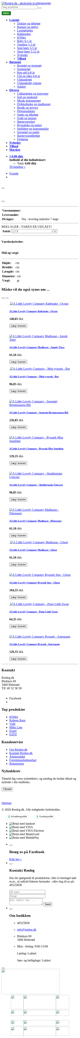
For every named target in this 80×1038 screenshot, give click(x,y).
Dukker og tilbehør (28, 23)
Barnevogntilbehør (28, 135)
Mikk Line (15, 727)
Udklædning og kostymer (32, 93)
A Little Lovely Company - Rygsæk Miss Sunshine (36, 448)
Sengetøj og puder (28, 132)
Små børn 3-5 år (27, 48)
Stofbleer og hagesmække (33, 128)
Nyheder (22, 55)
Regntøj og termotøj (29, 65)
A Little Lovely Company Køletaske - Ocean (33, 311)
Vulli (12, 724)
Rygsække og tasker (29, 125)
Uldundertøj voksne (29, 83)
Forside (13, 173)
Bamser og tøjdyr (27, 27)
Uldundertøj (24, 79)
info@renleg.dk (11, 691)
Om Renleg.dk (18, 749)
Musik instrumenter (29, 100)
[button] (16, 156)
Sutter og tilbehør (27, 114)
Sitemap (6, 803)
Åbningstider (17, 756)
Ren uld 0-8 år (26, 72)
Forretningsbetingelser (23, 760)
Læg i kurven (18, 325)
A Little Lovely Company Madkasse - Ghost (33, 549)
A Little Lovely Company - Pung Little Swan (33, 611)
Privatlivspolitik (19, 816)
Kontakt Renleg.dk (21, 753)
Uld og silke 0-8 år (28, 76)
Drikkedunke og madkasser (34, 104)
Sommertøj (23, 69)
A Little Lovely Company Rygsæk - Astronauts (34, 644)
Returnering (16, 763)
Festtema (22, 139)
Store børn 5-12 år (28, 51)
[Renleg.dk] (26, 3)
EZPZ (13, 734)
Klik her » (15, 859)
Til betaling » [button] (17, 167)
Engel (13, 731)
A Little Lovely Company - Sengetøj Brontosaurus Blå (38, 412)
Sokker (21, 86)
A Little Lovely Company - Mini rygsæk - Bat (34, 376)
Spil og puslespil (27, 97)
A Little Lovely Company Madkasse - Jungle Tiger (37, 347)
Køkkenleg (24, 34)
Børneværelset (26, 121)
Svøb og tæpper (27, 118)
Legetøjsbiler (25, 30)
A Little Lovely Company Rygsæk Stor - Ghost (34, 582)
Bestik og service (27, 107)
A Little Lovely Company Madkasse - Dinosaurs (35, 520)
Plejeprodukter (26, 111)
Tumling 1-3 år (26, 44)
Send (48, 904)
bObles (21, 37)
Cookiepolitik (46, 816)
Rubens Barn (17, 720)
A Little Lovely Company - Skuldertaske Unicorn (36, 484)
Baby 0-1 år (24, 41)
